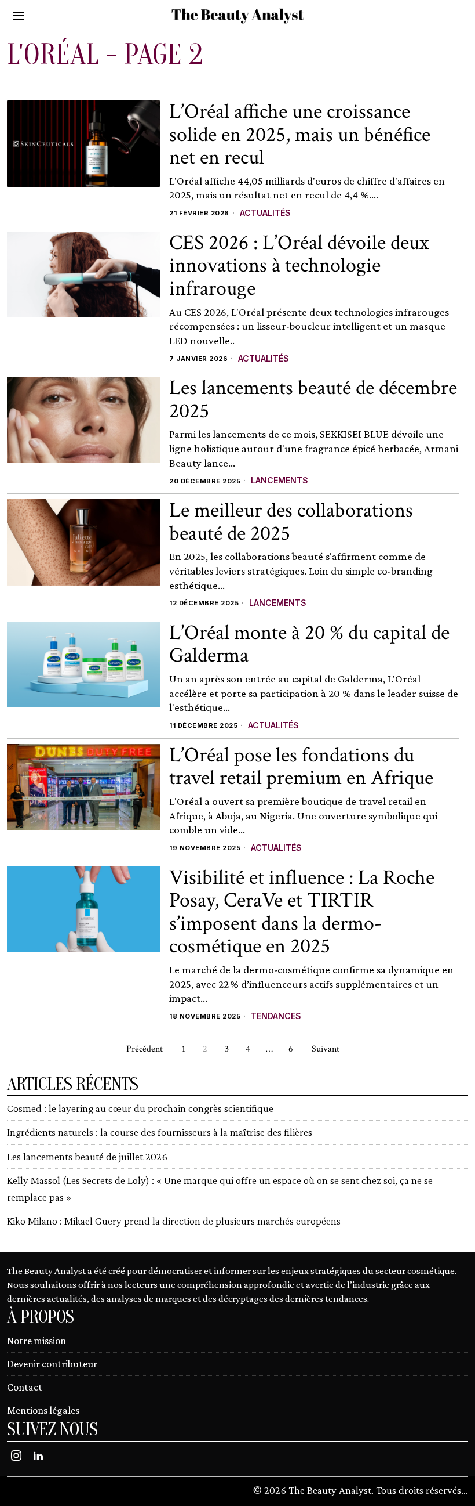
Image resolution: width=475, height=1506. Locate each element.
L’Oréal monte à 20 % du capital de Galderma (309, 644)
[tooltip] (16, 1455)
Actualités (265, 213)
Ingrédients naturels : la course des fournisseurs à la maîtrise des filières (159, 1132)
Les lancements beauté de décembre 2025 (313, 399)
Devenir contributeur (52, 1364)
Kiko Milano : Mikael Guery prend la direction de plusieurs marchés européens (174, 1221)
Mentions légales (43, 1410)
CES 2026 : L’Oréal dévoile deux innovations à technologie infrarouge (299, 266)
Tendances (276, 1016)
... (464, 1490)
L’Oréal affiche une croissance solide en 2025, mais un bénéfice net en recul (299, 134)
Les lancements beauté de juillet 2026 (87, 1156)
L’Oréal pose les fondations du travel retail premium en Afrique (301, 767)
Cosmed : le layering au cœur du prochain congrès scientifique (140, 1108)
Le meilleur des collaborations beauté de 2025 (291, 522)
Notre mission (36, 1340)
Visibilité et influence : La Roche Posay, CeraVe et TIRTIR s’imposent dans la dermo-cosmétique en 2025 (301, 912)
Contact (24, 1387)
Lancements (279, 480)
